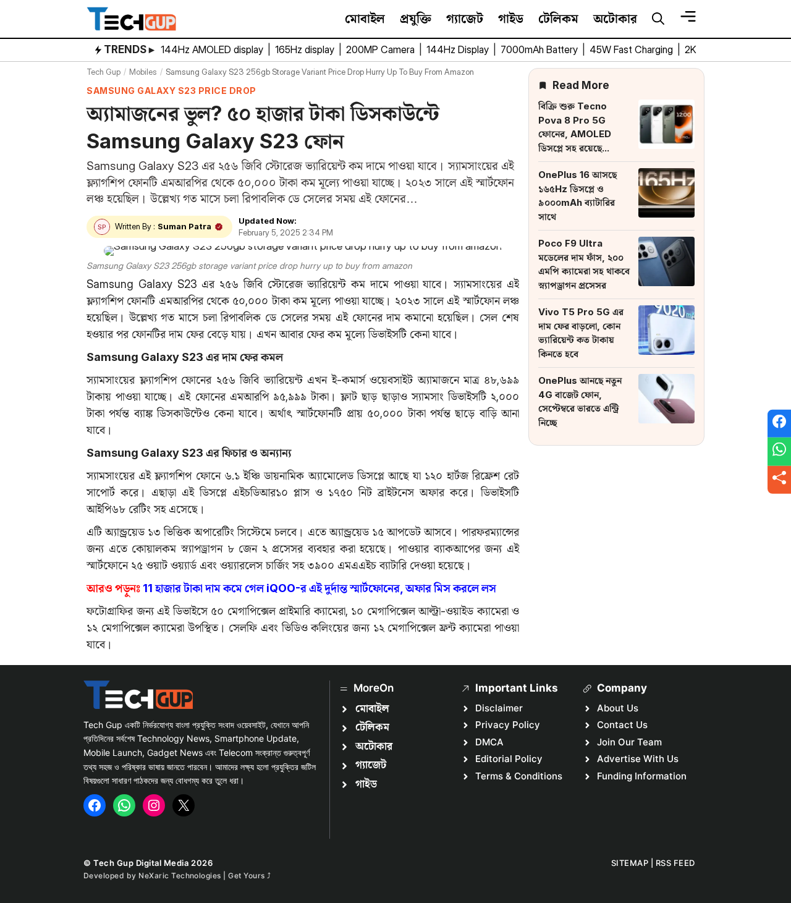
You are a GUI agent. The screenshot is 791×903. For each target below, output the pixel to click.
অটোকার (615, 18)
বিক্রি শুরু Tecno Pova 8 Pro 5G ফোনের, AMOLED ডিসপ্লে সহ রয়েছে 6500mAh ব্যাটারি (575, 133)
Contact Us (622, 725)
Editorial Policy (509, 759)
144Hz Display (458, 49)
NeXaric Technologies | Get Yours (202, 875)
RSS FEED (675, 863)
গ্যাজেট (464, 18)
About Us (617, 708)
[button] (658, 19)
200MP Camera (381, 49)
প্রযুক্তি (415, 18)
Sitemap (630, 863)
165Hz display (306, 49)
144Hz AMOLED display (213, 49)
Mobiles (143, 72)
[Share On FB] (779, 423)
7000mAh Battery (540, 49)
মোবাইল (365, 18)
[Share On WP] (779, 452)
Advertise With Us (638, 759)
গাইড (510, 18)
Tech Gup (104, 72)
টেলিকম (558, 18)
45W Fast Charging (632, 49)
